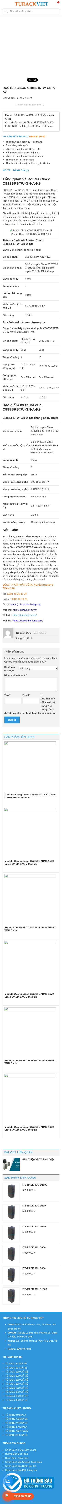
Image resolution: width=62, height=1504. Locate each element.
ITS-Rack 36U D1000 (34, 1289)
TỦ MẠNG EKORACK (16, 1427)
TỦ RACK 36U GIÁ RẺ (16, 1396)
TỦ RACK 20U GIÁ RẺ (16, 1384)
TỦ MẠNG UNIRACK (15, 1415)
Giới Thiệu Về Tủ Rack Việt (38, 1159)
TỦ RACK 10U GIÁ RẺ (16, 1371)
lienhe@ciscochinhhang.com (25, 604)
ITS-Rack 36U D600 (34, 1247)
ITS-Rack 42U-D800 (34, 1205)
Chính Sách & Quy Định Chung (20, 1450)
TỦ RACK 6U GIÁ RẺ (16, 1363)
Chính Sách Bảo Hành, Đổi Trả (20, 1466)
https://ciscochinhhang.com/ (28, 620)
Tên (7, 695)
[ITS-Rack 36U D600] (11, 1254)
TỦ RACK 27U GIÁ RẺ (16, 1388)
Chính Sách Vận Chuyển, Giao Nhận (23, 1462)
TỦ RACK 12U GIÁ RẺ (16, 1376)
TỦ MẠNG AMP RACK (16, 1431)
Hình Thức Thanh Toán (16, 1458)
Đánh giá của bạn (9, 669)
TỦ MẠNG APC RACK (16, 1435)
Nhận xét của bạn (15, 675)
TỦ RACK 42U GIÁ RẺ (16, 1400)
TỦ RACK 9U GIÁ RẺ (16, 1367)
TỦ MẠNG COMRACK (16, 1419)
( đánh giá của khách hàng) (30, 104)
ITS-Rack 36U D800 (34, 1268)
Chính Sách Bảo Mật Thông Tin (21, 1470)
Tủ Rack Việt (27, 1501)
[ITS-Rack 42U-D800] (11, 1212)
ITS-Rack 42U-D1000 (34, 1184)
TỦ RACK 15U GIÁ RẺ (16, 1380)
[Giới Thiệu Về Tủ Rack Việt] (11, 1164)
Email (26, 695)
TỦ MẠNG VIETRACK (16, 1423)
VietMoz (53, 1501)
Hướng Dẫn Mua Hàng (16, 1454)
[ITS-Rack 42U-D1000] (11, 1191)
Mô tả (7, 170)
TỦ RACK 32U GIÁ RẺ (16, 1392)
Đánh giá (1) (21, 170)
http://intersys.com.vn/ (25, 609)
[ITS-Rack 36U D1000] (11, 1296)
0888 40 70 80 (19, 599)
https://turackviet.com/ (25, 615)
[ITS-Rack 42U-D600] (11, 1233)
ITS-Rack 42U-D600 (34, 1226)
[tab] (7, 170)
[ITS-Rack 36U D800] (11, 1275)
